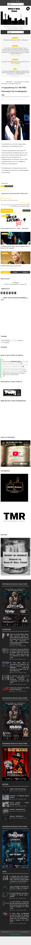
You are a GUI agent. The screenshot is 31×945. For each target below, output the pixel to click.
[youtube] (19, 1)
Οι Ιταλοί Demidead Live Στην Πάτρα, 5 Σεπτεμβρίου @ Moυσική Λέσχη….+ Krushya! (19, 894)
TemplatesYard (16, 932)
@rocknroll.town (6, 361)
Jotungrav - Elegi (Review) (16, 816)
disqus (15, 272)
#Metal (22, 373)
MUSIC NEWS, (22, 99)
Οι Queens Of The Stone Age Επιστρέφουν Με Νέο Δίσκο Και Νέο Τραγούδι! (15, 62)
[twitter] (16, 1)
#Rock (19, 373)
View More (27, 210)
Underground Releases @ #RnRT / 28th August (15, 40)
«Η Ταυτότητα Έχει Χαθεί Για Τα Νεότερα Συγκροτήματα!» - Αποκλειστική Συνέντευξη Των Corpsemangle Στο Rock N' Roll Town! (19, 679)
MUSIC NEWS (15, 37)
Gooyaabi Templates (15, 934)
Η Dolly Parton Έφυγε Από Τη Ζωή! (11, 266)
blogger (5, 272)
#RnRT (25, 371)
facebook (25, 272)
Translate (6, 342)
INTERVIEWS (15, 45)
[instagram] (14, 1)
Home (2, 81)
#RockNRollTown (6, 373)
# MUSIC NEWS (8, 186)
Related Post (7, 211)
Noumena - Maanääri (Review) (17, 809)
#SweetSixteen (14, 373)
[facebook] (12, 1)
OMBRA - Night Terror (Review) (18, 789)
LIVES (15, 68)
